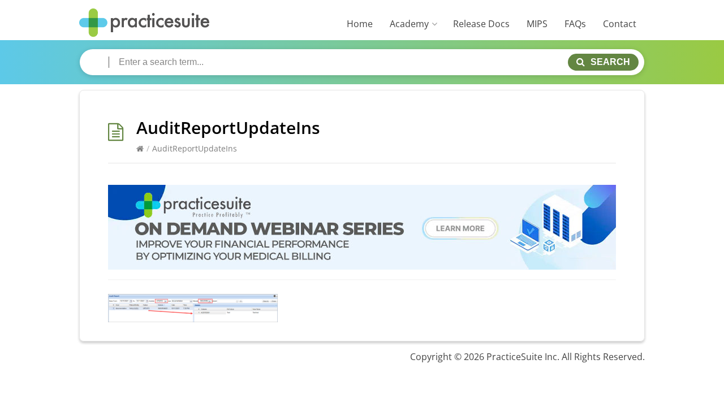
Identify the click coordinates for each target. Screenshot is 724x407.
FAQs (575, 24)
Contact (619, 24)
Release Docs (481, 24)
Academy (409, 24)
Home (360, 24)
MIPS (537, 24)
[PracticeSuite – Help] (144, 22)
